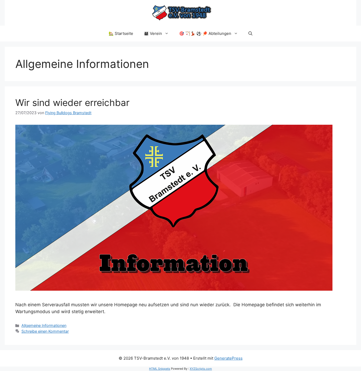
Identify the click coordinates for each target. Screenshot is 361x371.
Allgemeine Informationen (43, 325)
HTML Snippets (159, 368)
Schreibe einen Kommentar (45, 331)
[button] (250, 33)
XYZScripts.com (201, 368)
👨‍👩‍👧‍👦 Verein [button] (153, 33)
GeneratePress (228, 358)
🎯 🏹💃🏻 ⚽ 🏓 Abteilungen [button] (205, 33)
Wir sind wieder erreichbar (72, 102)
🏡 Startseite (121, 33)
